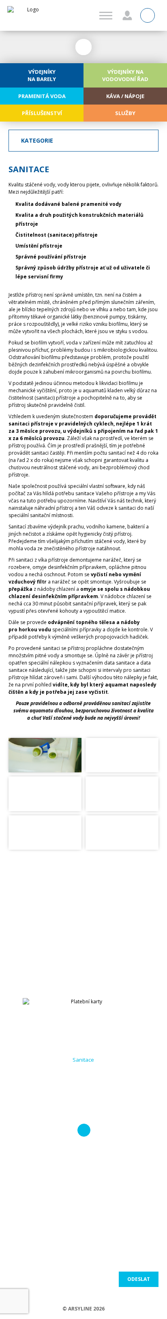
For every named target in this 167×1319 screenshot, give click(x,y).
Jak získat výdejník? (83, 1049)
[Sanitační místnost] (122, 832)
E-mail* (93, 1172)
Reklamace (83, 1100)
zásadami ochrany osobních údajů (134, 1259)
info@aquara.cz (86, 931)
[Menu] (105, 15)
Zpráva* (19, 1202)
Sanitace (83, 1059)
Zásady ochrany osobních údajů (83, 1115)
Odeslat (138, 1279)
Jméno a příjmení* (30, 1172)
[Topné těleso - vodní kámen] (45, 793)
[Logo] (29, 15)
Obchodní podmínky (83, 1090)
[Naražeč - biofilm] (122, 755)
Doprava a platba (83, 1080)
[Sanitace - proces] (122, 793)
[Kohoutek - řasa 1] (45, 755)
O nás (83, 1039)
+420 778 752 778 (86, 922)
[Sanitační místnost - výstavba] (45, 832)
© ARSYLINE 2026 (83, 1308)
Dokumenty (83, 1069)
